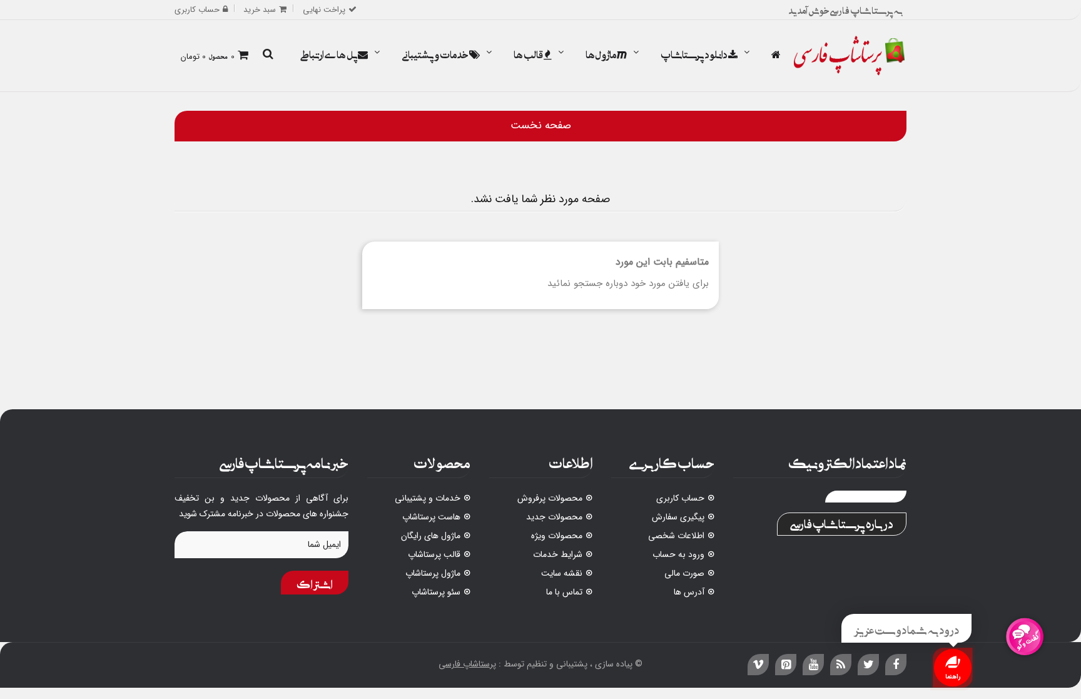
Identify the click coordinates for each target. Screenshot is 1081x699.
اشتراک (315, 582)
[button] (268, 55)
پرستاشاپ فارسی (467, 664)
